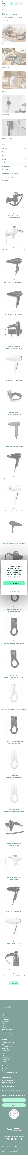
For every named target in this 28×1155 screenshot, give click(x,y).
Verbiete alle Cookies (15, 562)
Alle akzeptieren (14, 583)
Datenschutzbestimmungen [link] (14, 591)
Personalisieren (14, 587)
